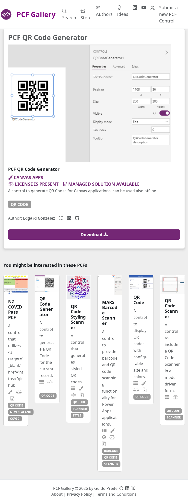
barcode (111, 451)
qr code (19, 204)
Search (69, 18)
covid (15, 418)
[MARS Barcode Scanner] (110, 285)
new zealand (20, 412)
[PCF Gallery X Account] (152, 7)
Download (92, 234)
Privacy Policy (79, 494)
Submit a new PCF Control (168, 14)
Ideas (122, 14)
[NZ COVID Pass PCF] (16, 285)
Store (86, 18)
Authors (104, 14)
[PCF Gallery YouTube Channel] (143, 7)
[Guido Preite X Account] (133, 488)
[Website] (61, 218)
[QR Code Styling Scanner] (78, 287)
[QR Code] (141, 282)
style (77, 415)
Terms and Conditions (116, 494)
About (57, 494)
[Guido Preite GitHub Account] (121, 488)
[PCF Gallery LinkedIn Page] (134, 7)
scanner (80, 409)
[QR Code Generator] (47, 283)
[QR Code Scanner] (172, 284)
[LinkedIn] (69, 218)
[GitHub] (77, 218)
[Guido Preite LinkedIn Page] (127, 488)
